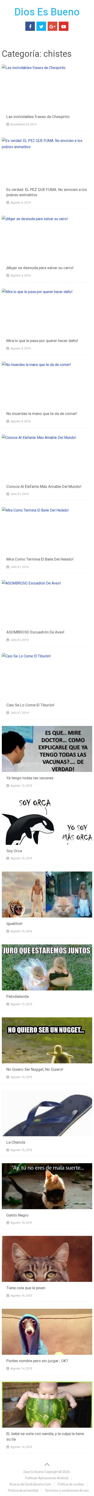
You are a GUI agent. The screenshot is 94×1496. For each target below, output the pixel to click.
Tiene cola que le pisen (25, 1288)
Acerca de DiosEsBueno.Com (30, 1484)
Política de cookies (71, 1484)
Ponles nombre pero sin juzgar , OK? (37, 1360)
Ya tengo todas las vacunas (29, 778)
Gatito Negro (17, 1215)
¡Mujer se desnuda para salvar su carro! (39, 267)
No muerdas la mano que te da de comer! (41, 413)
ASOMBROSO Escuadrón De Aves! (35, 632)
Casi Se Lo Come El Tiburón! (30, 705)
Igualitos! (14, 923)
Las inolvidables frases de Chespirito (38, 116)
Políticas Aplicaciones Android (46, 1478)
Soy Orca (14, 851)
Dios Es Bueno (47, 12)
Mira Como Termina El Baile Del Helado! (39, 559)
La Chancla (15, 1142)
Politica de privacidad (23, 1490)
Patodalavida (17, 996)
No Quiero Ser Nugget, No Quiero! (34, 1069)
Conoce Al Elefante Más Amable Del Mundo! (43, 486)
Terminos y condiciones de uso (67, 1490)
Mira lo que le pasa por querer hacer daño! (42, 340)
